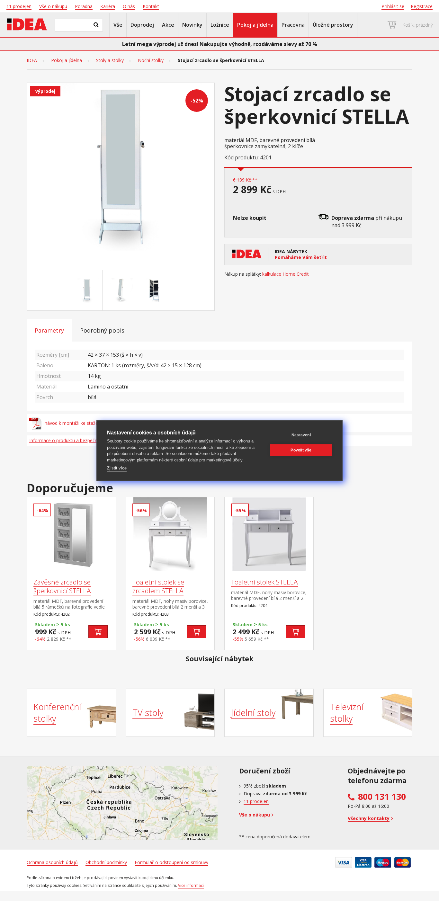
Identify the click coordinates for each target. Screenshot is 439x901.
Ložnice (220, 24)
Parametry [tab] (49, 330)
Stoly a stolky (110, 60)
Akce (168, 24)
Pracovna (293, 24)
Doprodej (142, 24)
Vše (117, 24)
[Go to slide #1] (86, 290)
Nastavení (301, 435)
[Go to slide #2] (120, 290)
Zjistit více (117, 468)
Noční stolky (151, 60)
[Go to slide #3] (154, 290)
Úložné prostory (333, 24)
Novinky (192, 24)
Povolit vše (301, 450)
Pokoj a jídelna (255, 24)
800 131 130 (382, 796)
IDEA (32, 60)
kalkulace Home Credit (285, 274)
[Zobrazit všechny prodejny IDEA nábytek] (122, 803)
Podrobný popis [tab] (102, 330)
